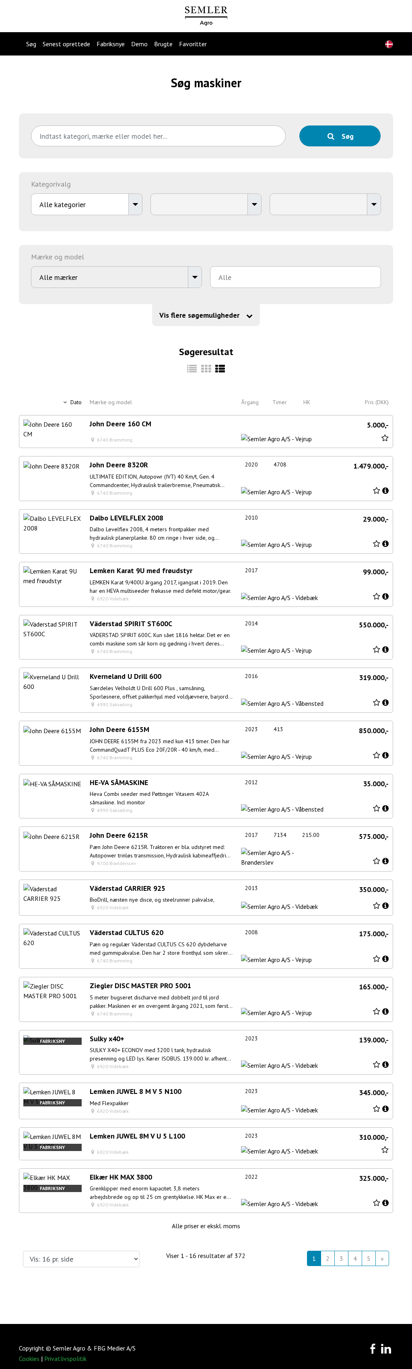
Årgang (250, 402)
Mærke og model (111, 402)
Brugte (163, 44)
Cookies (29, 1359)
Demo (139, 44)
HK (306, 402)
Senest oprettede (66, 44)
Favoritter (193, 44)
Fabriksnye (111, 44)
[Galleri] (206, 369)
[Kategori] (192, 369)
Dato (75, 402)
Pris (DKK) (377, 402)
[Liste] (220, 369)
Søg (31, 44)
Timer (279, 402)
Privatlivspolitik (65, 1359)
